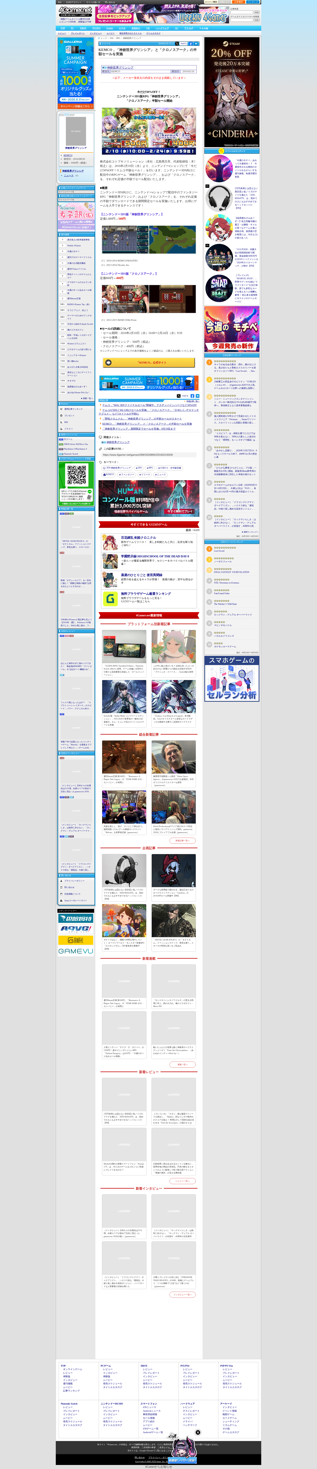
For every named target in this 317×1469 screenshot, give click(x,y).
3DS (140, 467)
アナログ (188, 28)
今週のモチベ (73, 251)
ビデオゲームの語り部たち (79, 349)
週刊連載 (68, 1383)
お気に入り (225, 2)
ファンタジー (127, 474)
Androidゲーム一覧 (153, 1432)
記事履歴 (239, 2)
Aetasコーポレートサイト (75, 900)
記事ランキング (71, 1390)
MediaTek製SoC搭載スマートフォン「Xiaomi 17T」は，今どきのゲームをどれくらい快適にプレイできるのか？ (124, 1167)
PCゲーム (68, 439)
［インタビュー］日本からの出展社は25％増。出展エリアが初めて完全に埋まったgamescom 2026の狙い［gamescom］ (76, 788)
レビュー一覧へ (183, 1181)
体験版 (66, 1376)
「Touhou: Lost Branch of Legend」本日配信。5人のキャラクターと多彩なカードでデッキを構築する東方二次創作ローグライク (173, 719)
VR (148, 28)
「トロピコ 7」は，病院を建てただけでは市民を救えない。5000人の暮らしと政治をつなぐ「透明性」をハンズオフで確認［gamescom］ (235, 437)
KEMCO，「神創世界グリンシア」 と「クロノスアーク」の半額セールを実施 (147, 423)
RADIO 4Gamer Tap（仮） (79, 304)
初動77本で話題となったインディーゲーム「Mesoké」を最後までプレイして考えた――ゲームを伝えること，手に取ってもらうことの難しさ (76, 745)
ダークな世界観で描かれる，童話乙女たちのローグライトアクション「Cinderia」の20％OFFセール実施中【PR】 (173, 893)
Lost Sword (219, 551)
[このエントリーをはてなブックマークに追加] (196, 45)
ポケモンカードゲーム (225, 646)
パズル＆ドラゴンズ (224, 636)
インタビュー (96, 33)
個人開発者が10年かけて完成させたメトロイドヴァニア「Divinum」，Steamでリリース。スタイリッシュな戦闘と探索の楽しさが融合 (235, 419)
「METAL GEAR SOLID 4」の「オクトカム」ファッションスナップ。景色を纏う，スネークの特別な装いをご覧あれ (76, 544)
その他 (226, 1428)
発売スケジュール (112, 1383)
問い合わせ (110, 2)
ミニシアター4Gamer (76, 355)
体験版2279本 (84, 22)
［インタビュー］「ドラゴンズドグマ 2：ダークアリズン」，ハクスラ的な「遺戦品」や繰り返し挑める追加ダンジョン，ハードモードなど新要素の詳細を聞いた (76, 867)
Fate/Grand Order (221, 593)
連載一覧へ (88, 398)
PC (72, 28)
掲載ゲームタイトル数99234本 (75, 19)
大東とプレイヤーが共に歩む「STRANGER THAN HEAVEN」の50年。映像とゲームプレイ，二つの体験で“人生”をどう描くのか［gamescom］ (173, 1281)
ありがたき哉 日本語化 (77, 367)
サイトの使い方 (93, 2)
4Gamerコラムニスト (76, 343)
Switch (109, 28)
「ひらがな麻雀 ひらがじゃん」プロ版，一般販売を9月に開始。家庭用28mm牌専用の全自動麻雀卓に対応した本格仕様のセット (235, 471)
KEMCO (68, 155)
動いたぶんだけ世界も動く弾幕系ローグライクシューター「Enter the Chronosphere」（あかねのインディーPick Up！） (173, 1050)
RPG (151, 467)
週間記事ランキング (73, 409)
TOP (63, 28)
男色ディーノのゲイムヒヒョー (79, 275)
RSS (59, 2)
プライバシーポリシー (74, 881)
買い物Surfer (73, 361)
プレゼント (69, 415)
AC (176, 28)
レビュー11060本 (67, 22)
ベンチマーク (190, 1425)
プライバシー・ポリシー (159, 1457)
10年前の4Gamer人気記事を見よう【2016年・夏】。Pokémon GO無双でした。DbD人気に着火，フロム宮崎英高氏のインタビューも (76, 622)
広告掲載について (72, 894)
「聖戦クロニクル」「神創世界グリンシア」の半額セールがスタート (142, 418)
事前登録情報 (150, 1414)
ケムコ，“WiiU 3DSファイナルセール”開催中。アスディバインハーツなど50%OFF (149, 405)
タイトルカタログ (112, 1387)
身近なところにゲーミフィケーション (79, 374)
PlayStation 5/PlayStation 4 (75, 449)
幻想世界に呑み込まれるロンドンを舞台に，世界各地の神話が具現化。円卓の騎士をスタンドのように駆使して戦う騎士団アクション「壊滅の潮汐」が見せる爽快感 (173, 1168)
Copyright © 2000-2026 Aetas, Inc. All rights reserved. (158, 1461)
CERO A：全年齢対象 (170, 468)
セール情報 (149, 1418)
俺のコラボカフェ (75, 330)
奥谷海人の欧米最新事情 (78, 240)
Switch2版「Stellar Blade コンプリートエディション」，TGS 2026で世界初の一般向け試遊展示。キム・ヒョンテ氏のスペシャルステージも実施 (124, 720)
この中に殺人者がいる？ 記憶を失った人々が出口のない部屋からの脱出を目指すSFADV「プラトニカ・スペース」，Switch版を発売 (173, 669)
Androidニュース (152, 1410)
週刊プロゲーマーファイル (79, 257)
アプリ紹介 (149, 1421)
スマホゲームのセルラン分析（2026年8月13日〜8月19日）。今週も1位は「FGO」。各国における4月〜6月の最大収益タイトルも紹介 (235, 488)
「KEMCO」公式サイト (151, 362)
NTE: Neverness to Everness (226, 583)
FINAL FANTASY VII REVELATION (231, 572)
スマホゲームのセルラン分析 (79, 283)
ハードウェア (162, 28)
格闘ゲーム (228, 1414)
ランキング (253, 2)
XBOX (83, 28)
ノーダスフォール (223, 561)
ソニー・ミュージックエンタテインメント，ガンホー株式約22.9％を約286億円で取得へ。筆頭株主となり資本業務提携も (235, 402)
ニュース (69, 175)
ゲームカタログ (153, 33)
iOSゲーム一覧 (150, 1428)
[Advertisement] (149, 1332)
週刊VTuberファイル (76, 269)
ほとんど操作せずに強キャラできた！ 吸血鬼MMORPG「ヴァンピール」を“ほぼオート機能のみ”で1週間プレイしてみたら (76, 666)
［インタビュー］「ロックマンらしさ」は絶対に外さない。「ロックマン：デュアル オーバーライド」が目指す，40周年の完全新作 (76, 828)
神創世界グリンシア (76, 148)
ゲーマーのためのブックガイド (79, 317)
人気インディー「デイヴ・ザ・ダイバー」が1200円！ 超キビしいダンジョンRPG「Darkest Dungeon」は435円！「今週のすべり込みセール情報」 (124, 1052)
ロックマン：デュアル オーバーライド (233, 614)
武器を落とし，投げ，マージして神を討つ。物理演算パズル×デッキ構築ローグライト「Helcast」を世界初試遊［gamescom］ (124, 829)
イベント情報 (230, 1410)
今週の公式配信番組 (76, 263)
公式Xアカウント (74, 2)
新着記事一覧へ (183, 840)
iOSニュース (149, 1407)
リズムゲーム (230, 1425)
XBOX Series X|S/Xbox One (76, 444)
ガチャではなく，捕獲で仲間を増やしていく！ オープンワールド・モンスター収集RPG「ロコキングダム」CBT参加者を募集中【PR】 (124, 944)
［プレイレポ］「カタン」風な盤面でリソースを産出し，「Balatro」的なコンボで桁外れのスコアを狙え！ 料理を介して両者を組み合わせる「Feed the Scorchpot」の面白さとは (173, 1118)
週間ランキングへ (251, 532)
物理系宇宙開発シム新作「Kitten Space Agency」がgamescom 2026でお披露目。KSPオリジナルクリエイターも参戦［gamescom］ (173, 781)
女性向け (136, 28)
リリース (145, 474)
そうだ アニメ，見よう (77, 310)
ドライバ (68, 429)
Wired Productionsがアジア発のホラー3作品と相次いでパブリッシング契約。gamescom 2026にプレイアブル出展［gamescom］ (172, 829)
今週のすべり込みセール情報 (79, 291)
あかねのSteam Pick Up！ (78, 392)
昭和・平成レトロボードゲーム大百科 (79, 336)
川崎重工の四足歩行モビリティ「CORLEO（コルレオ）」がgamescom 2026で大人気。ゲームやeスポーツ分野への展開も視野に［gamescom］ (235, 385)
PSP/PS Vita (226, 1365)
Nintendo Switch (71, 454)
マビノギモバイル (223, 625)
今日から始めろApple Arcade (80, 324)
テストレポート (191, 1410)
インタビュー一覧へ (183, 1294)
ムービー (111, 33)
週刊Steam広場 (74, 298)
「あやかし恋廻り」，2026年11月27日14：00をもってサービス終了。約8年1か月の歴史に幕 (235, 453)
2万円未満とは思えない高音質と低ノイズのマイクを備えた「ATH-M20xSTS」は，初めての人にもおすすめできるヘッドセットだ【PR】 (123, 894)
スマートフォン (149, 1403)
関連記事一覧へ (193, 401)
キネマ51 (71, 381)
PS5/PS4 (96, 28)
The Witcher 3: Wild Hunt (225, 604)
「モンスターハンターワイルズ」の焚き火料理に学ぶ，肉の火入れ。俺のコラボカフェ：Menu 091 (173, 1003)
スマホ (122, 28)
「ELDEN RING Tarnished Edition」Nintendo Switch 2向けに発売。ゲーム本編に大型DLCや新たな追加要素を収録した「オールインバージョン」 (124, 670)
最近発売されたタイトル (130, 33)
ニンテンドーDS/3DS (112, 1403)
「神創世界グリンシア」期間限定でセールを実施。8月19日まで (139, 428)
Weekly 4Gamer (74, 245)
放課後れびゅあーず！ (77, 386)
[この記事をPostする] (177, 43)
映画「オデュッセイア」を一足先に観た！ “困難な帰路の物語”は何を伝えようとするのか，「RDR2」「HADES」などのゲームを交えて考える (76, 583)
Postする (184, 44)
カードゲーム (230, 1418)
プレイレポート (78, 33)
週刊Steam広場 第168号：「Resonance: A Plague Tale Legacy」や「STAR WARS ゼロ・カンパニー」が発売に (124, 779)
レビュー (62, 33)
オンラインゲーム (72, 1369)
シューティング (231, 1421)
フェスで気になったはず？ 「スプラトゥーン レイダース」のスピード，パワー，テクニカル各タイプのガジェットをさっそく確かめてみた (76, 705)
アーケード (226, 1403)
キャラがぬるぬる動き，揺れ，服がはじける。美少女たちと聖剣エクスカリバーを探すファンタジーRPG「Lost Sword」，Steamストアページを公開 (235, 368)
